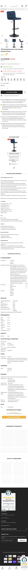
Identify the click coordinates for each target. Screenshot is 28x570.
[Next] (26, 36)
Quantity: (3, 85)
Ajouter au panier (11, 92)
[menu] (1, 6)
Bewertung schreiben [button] (14, 417)
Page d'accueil (3, 9)
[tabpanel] (14, 152)
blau (10, 164)
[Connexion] (22, 6)
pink (16, 164)
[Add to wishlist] (25, 92)
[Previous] (23, 36)
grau (12, 164)
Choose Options (14, 153)
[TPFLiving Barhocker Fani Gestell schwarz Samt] (14, 145)
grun (14, 164)
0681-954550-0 (5, 518)
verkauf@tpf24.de (6, 525)
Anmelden (22, 540)
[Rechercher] (5, 6)
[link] (7, 448)
